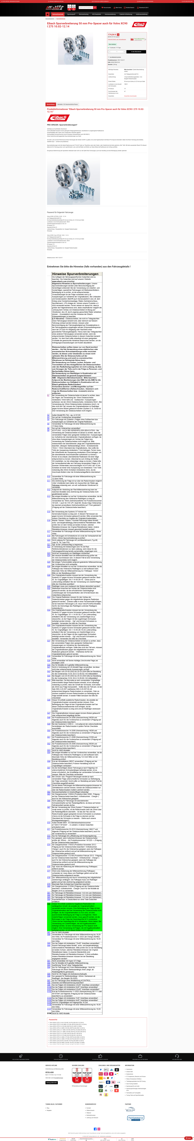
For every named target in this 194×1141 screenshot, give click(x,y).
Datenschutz (129, 1074)
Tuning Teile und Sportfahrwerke (135, 1095)
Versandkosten (92, 1133)
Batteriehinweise (91, 1115)
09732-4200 (49, 1072)
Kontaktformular (58, 1078)
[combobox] (86, 7)
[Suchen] (95, 7)
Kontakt (89, 1108)
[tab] (50, 104)
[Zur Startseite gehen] (54, 7)
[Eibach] (139, 25)
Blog (48, 1108)
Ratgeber (49, 1110)
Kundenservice (90, 1104)
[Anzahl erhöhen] (124, 51)
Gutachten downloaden (130, 96)
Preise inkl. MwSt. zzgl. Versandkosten (117, 39)
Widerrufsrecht (90, 1110)
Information (129, 1065)
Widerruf (89, 1113)
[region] (76, 48)
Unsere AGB (129, 1071)
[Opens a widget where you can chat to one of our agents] (188, 1138)
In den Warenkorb (136, 51)
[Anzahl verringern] (109, 51)
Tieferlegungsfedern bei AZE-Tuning (136, 1081)
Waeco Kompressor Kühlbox (133, 1079)
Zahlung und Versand (92, 1117)
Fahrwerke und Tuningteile (133, 1093)
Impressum (129, 1069)
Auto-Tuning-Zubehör (132, 1083)
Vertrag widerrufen (51, 1082)
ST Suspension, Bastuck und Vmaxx (136, 1076)
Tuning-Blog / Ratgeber (53, 1104)
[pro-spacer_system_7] (75, 48)
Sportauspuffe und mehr (132, 1086)
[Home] (47, 14)
